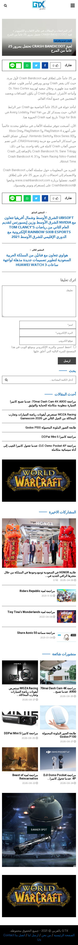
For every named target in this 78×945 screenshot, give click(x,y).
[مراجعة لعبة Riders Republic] (66, 595)
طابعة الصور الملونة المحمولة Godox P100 (50, 427)
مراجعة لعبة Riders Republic (37, 591)
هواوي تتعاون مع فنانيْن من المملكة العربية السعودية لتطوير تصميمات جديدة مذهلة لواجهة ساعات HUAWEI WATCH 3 (37, 260)
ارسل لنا (33, 935)
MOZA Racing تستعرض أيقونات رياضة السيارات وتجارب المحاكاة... (23, 692)
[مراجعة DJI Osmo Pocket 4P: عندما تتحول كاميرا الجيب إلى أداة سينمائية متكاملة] (58, 759)
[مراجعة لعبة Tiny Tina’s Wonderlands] (66, 616)
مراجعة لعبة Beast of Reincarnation (25, 776)
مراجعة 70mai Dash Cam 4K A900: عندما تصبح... (58, 690)
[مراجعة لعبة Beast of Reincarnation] (20, 759)
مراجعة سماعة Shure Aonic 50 (36, 632)
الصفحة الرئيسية (64, 935)
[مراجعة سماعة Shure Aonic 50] (66, 637)
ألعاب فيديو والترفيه (62, 41)
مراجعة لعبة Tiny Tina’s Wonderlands (31, 612)
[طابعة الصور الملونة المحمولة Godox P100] (58, 717)
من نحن (46, 935)
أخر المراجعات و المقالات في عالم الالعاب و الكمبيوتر (43, 30)
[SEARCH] (6, 380)
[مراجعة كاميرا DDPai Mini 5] (20, 717)
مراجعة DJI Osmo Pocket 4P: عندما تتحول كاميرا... (59, 776)
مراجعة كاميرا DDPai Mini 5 (58, 436)
